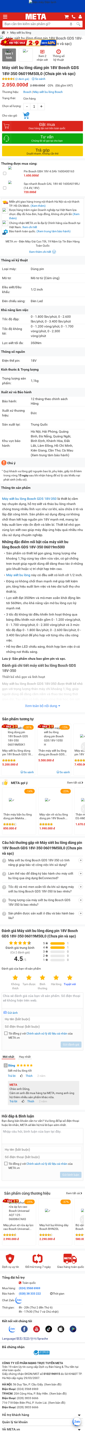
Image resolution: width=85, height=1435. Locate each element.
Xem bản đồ (52, 1384)
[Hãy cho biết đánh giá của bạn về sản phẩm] (42, 1000)
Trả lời (11, 1075)
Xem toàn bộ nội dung (41, 706)
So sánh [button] (29, 772)
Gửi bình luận (70, 1174)
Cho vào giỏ (9, 115)
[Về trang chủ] (36, 16)
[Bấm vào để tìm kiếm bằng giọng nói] (71, 24)
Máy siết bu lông (20, 32)
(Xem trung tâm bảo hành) (54, 231)
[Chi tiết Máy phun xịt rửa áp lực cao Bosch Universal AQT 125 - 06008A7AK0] (19, 1210)
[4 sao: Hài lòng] (56, 978)
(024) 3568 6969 (29, 1288)
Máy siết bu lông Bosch (48, 92)
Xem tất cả (74, 782)
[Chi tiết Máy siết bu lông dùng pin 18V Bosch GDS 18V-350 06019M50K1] (18, 736)
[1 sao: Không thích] (15, 978)
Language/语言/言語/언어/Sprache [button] (25, 1338)
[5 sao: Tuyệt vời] (69, 978)
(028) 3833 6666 (27, 1398)
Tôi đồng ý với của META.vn (40, 1035)
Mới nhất (8, 1056)
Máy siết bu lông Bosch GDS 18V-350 (29, 499)
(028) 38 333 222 (30, 1293)
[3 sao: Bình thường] (42, 978)
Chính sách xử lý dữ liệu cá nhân (46, 1033)
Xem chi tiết (29, 227)
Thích (29, 1075)
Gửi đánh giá (71, 1044)
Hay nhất (25, 1056)
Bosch (27, 92)
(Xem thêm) (38, 205)
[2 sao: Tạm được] (29, 978)
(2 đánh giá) (22, 79)
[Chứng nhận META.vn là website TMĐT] (41, 1354)
